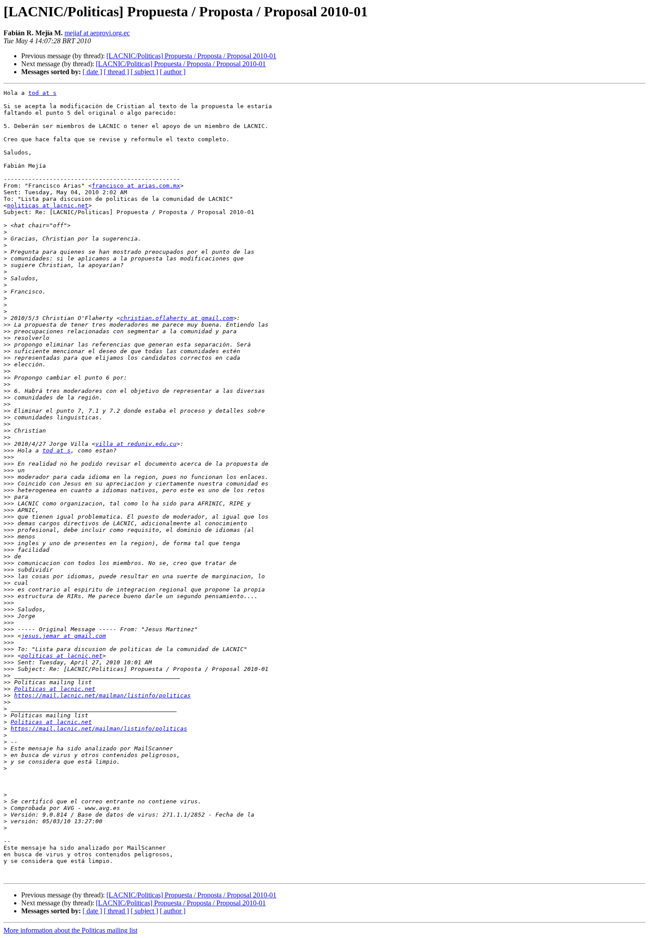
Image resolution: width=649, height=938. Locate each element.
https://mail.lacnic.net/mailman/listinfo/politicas (102, 695)
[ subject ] (144, 71)
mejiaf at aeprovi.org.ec (97, 33)
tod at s (42, 93)
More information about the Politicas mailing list (70, 930)
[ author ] (172, 71)
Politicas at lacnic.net (54, 689)
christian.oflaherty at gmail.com (176, 318)
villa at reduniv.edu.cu (136, 444)
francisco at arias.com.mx (136, 185)
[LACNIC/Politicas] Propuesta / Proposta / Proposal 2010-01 (191, 56)
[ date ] (92, 71)
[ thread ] (116, 71)
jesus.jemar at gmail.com (63, 636)
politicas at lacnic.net (47, 205)
